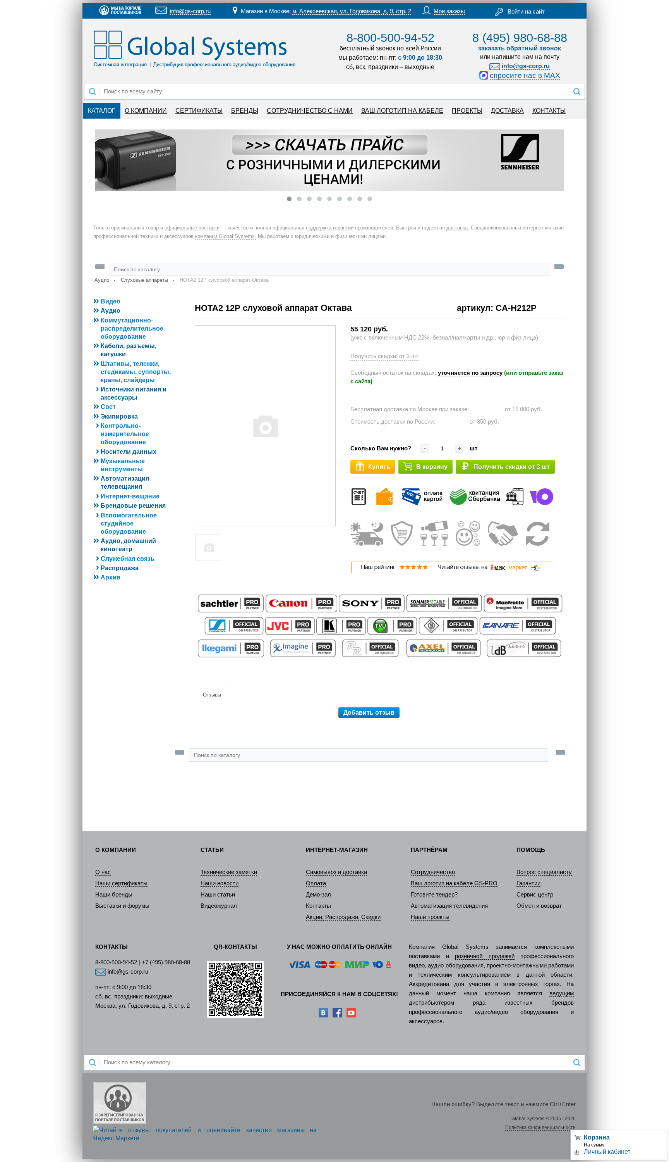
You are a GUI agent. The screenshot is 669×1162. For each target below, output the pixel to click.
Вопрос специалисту (544, 872)
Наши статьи (218, 894)
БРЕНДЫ (244, 110)
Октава (336, 308)
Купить (379, 467)
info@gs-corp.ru (190, 11)
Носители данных (128, 451)
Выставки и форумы (122, 906)
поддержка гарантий (329, 228)
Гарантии (528, 883)
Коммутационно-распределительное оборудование (132, 328)
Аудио (101, 280)
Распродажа (120, 568)
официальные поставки (192, 228)
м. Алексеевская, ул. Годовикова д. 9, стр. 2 (351, 11)
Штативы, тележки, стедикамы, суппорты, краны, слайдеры (136, 371)
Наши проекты (430, 917)
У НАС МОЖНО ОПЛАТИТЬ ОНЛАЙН (339, 947)
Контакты (318, 906)
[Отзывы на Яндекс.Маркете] (452, 571)
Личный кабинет (607, 1151)
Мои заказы (449, 11)
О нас (103, 872)
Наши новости (219, 883)
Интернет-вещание (130, 496)
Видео (110, 301)
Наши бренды (113, 894)
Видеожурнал (219, 906)
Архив (110, 577)
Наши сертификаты (121, 883)
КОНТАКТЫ (549, 110)
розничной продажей (485, 956)
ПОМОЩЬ (530, 850)
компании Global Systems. (225, 236)
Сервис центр (534, 894)
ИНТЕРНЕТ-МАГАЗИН (337, 850)
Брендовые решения (133, 505)
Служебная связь (127, 558)
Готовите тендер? (434, 894)
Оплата (316, 883)
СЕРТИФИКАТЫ (199, 110)
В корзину (432, 467)
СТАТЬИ (212, 850)
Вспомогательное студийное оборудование (129, 523)
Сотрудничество (433, 872)
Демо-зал (318, 894)
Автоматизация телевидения (449, 906)
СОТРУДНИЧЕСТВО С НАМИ (310, 110)
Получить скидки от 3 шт (511, 467)
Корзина (597, 1137)
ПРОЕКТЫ (467, 110)
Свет (108, 406)
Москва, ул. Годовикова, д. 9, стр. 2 (142, 1006)
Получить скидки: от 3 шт (384, 356)
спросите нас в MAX (525, 75)
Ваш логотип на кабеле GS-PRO (454, 883)
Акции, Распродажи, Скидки (343, 917)
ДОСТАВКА (507, 110)
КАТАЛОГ (101, 110)
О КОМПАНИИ (146, 110)
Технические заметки (229, 872)
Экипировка (119, 416)
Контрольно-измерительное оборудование (125, 433)
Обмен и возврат (539, 906)
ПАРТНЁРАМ (429, 850)
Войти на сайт (526, 12)
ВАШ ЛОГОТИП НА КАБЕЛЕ (402, 110)
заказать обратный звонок (519, 48)
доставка (457, 228)
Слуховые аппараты (144, 280)
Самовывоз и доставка (336, 872)
